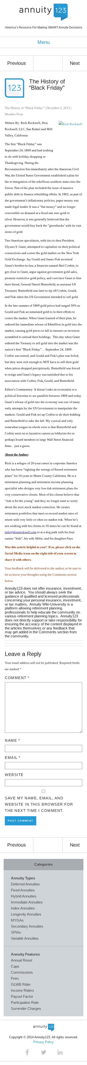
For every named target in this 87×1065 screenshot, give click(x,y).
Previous (16, 63)
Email (13, 757)
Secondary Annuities (27, 926)
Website (14, 775)
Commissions (22, 972)
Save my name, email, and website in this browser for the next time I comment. (39, 804)
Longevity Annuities (26, 914)
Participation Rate (25, 1002)
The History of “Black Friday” (47, 84)
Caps (15, 966)
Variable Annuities (25, 938)
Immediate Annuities (27, 902)
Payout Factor (22, 996)
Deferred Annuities (25, 884)
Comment (17, 678)
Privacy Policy (43, 1042)
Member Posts (14, 114)
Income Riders (22, 990)
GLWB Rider (21, 984)
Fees (15, 978)
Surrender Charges (26, 1008)
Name (12, 740)
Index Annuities (23, 908)
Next (75, 63)
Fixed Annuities (23, 890)
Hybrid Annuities (23, 896)
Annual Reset (21, 960)
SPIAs (16, 932)
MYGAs (17, 920)
